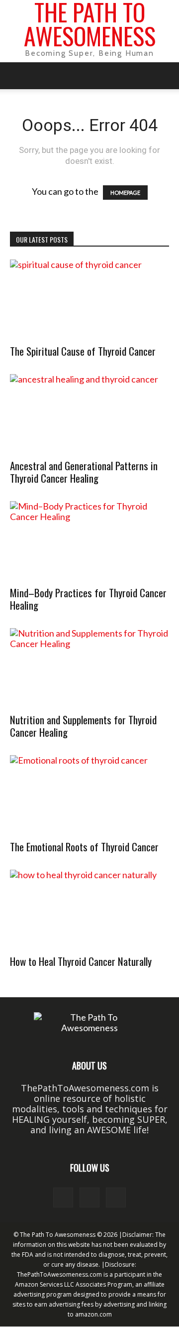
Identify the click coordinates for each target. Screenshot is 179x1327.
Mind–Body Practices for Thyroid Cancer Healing (88, 599)
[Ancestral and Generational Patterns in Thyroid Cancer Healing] (89, 413)
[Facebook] (63, 1197)
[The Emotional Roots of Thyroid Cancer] (89, 794)
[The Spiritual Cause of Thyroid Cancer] (89, 299)
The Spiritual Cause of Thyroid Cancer (83, 351)
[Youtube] (116, 1197)
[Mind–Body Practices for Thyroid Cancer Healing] (89, 540)
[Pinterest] (89, 1197)
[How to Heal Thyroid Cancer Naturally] (89, 909)
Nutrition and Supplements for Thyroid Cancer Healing (83, 726)
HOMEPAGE (125, 192)
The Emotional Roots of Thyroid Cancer (84, 846)
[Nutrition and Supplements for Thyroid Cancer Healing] (89, 667)
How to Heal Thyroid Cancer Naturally (81, 961)
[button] (17, 75)
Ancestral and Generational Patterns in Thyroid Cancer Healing (84, 472)
